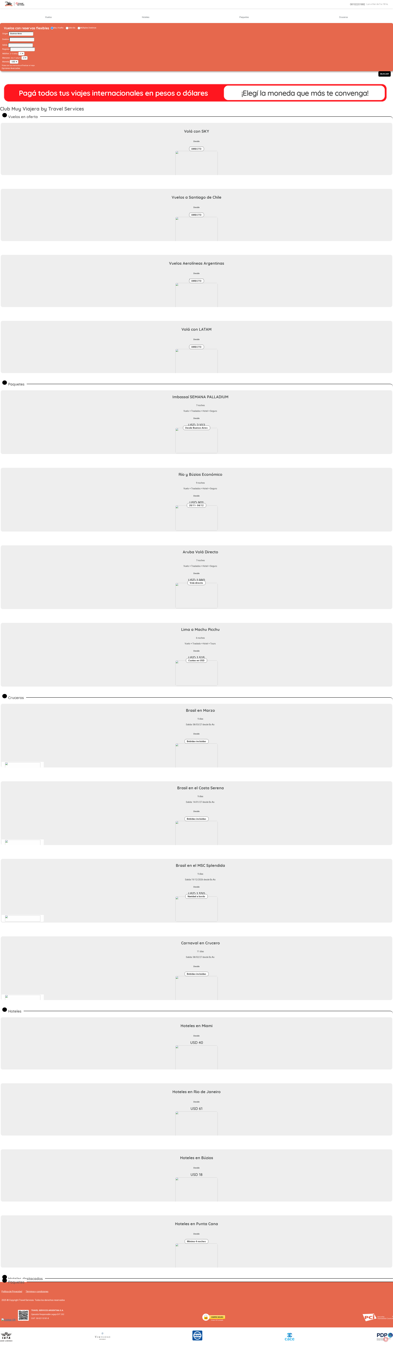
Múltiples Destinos (88, 28)
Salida (5, 45)
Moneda (5, 62)
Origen (5, 34)
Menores (6, 58)
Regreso (6, 49)
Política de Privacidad (12, 1291)
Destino (5, 39)
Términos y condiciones (37, 1291)
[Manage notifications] (385, 1339)
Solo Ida (71, 28)
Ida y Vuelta (58, 28)
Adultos (5, 54)
